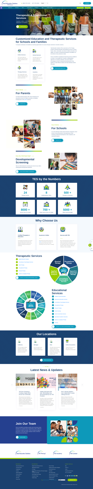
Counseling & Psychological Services (26, 262)
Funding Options (18, 469)
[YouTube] (74, 475)
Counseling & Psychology (35, 472)
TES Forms (17, 477)
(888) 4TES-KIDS (26, 3)
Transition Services (51, 477)
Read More (42, 407)
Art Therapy (33, 469)
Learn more (22, 437)
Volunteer (87, 7)
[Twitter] (69, 475)
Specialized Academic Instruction (61, 316)
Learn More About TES (60, 68)
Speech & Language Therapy (24, 273)
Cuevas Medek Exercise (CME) (36, 474)
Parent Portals (49, 7)
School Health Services (52, 469)
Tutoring (56, 322)
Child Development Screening (27, 171)
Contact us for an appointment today (29, 277)
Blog (42, 7)
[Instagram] (67, 475)
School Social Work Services (60, 313)
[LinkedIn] (71, 475)
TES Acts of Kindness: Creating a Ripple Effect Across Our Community (25, 393)
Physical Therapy (22, 270)
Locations (36, 7)
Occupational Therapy (23, 267)
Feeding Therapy (34, 477)
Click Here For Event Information (28, 22)
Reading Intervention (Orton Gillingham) (54, 467)
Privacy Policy (18, 479)
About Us (10, 7)
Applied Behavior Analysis (24, 259)
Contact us (22, 103)
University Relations (19, 474)
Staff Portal (80, 7)
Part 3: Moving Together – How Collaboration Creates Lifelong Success (68, 393)
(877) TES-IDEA (35, 3)
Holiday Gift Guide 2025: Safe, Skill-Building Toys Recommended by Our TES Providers (47, 394)
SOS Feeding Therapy (52, 472)
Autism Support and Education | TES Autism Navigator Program (39, 471)
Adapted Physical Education (60, 296)
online (40, 241)
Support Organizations (19, 472)
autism (25, 99)
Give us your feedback (68, 472)
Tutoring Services (51, 479)
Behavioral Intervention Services (61, 299)
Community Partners (19, 467)
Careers (87, 3)
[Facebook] (65, 475)
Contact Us (66, 467)
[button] (1, 8)
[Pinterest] (76, 475)
